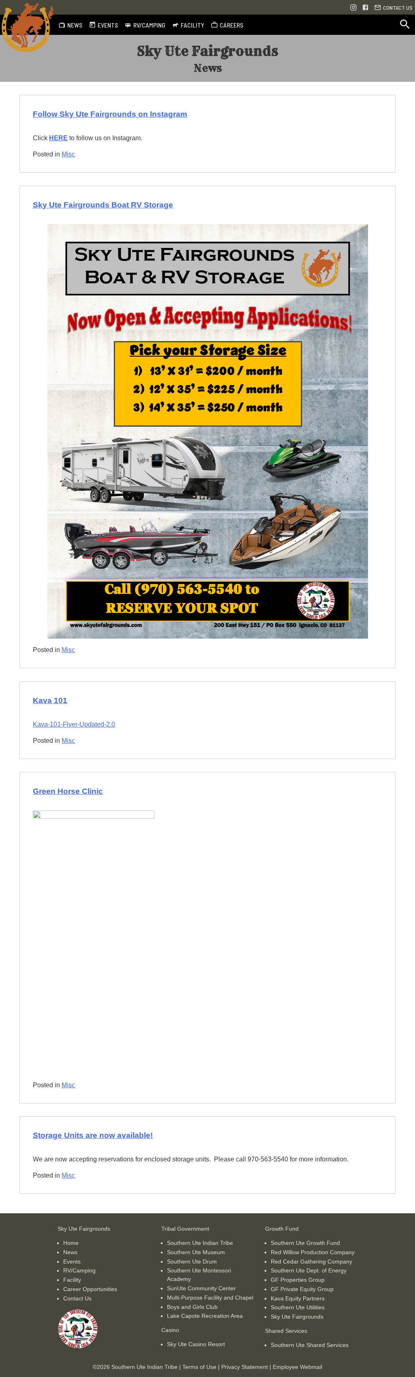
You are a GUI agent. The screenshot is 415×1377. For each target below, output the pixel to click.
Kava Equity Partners (298, 1298)
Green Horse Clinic (68, 791)
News (70, 1252)
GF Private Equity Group (302, 1289)
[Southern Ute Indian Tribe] (78, 1347)
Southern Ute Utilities (298, 1307)
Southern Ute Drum (192, 1261)
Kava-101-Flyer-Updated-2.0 (74, 724)
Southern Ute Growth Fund (305, 1243)
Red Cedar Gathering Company (311, 1261)
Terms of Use (199, 1367)
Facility (72, 1280)
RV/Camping (79, 1270)
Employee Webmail (297, 1367)
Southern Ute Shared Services (310, 1345)
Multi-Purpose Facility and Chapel (210, 1297)
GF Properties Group (298, 1280)
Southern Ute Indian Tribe (200, 1243)
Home (71, 1243)
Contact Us (77, 1298)
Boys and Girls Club (192, 1307)
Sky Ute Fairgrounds (297, 1316)
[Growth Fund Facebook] (365, 7)
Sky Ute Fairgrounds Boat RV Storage (103, 205)
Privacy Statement (244, 1367)
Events (72, 1261)
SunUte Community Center (201, 1288)
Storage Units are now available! (93, 1135)
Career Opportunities (90, 1289)
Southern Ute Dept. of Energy (309, 1270)
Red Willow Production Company (313, 1252)
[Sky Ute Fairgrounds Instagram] (353, 7)
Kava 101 (50, 700)
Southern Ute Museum (196, 1252)
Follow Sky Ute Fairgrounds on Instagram (110, 114)
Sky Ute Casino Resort (196, 1344)
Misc (68, 154)
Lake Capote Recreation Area (205, 1316)
